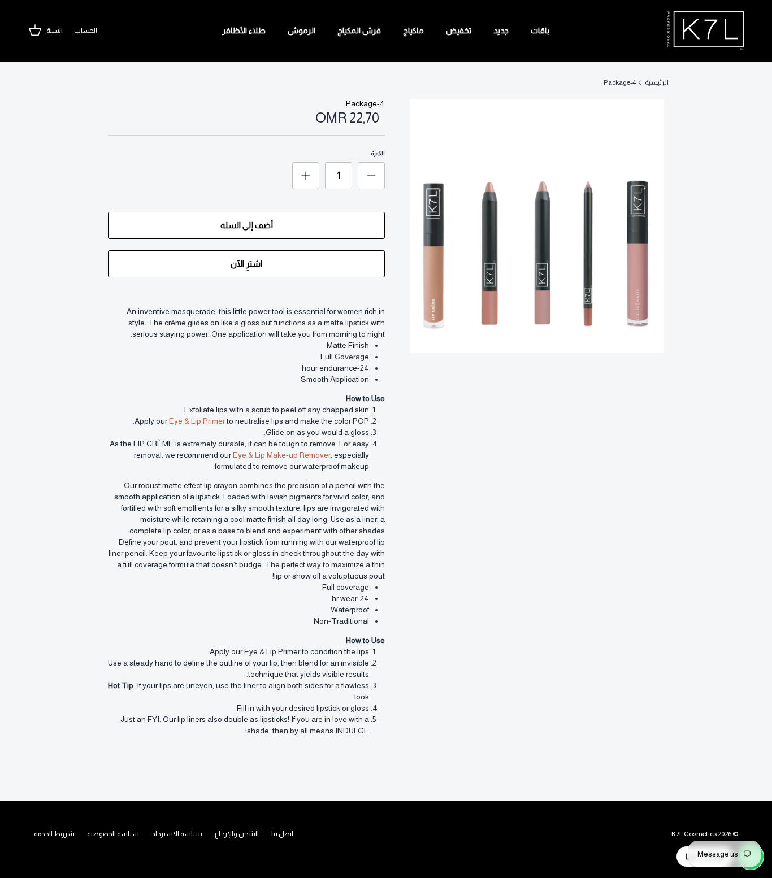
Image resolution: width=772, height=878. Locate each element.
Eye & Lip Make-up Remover (282, 454)
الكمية (378, 153)
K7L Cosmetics (694, 834)
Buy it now (246, 263)
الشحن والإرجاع (237, 834)
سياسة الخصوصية (113, 834)
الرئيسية (657, 82)
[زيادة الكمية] (305, 175)
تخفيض (458, 30)
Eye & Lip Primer (197, 420)
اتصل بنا (282, 834)
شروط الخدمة (54, 834)
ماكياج (413, 30)
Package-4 (620, 82)
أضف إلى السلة (246, 225)
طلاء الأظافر (244, 30)
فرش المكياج (359, 30)
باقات (540, 30)
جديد (501, 30)
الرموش (301, 30)
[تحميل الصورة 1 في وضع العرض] (537, 226)
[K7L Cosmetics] (705, 30)
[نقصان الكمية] (371, 175)
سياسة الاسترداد (176, 834)
